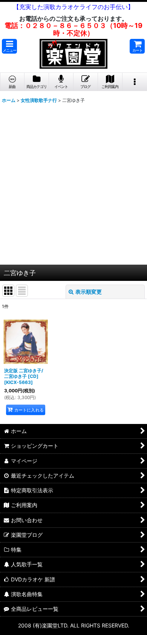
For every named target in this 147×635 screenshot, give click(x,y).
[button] (9, 46)
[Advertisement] (73, 187)
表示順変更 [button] (88, 291)
